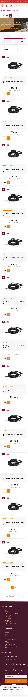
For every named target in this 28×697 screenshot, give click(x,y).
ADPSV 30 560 (7, 210)
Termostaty (8, 618)
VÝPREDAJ (7, 610)
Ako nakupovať (7, 10)
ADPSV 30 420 (7, 166)
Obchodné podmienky (10, 639)
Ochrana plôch (17, 24)
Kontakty (16, 10)
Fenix (2, 10)
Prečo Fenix (8, 637)
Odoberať (16, 681)
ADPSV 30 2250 (8, 563)
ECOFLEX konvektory (10, 616)
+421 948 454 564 (11, 656)
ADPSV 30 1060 (8, 386)
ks (5, 94)
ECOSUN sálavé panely (11, 612)
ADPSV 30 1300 (8, 430)
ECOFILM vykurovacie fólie (11, 615)
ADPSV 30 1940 (8, 519)
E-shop (7, 632)
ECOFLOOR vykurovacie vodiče (14, 22)
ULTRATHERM (8, 621)
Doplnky (7, 620)
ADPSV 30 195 (7, 78)
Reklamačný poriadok (10, 644)
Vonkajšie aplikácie (6, 24)
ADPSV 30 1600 (8, 475)
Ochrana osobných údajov (11, 646)
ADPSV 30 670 (7, 254)
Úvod (2, 22)
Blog (13, 10)
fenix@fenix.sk (11, 659)
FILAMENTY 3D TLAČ (10, 623)
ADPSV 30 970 (7, 342)
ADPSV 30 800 (7, 298)
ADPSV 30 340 (7, 122)
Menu (10, 16)
